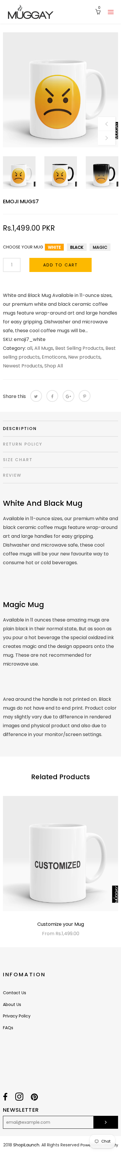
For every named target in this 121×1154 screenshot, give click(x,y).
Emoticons (54, 357)
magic (100, 247)
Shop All (53, 365)
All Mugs (43, 348)
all (29, 348)
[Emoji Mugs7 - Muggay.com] (60, 89)
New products (84, 357)
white (54, 247)
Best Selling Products (79, 348)
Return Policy (22, 444)
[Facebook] (52, 396)
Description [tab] (20, 428)
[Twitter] (36, 396)
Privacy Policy (17, 1016)
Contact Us (14, 993)
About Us (12, 1004)
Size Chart (18, 460)
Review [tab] (12, 475)
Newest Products (22, 365)
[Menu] (111, 11)
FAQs (8, 1028)
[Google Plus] (68, 396)
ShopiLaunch (26, 1145)
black (76, 247)
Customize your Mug (60, 924)
